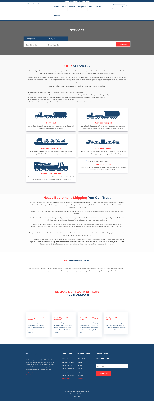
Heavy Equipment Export (50, 148)
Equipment (82, 7)
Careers (80, 378)
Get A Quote (119, 7)
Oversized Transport (103, 123)
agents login (66, 378)
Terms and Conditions (77, 394)
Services (72, 7)
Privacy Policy (77, 396)
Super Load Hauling (103, 148)
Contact (57, 16)
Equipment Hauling (103, 164)
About (64, 7)
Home (56, 7)
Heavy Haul (51, 123)
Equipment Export (67, 365)
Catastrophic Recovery (51, 174)
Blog (90, 7)
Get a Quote (123, 44)
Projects (98, 7)
